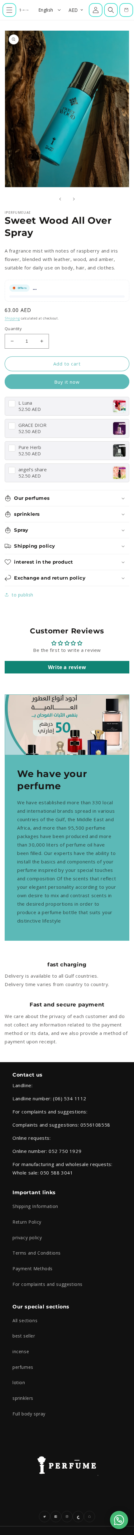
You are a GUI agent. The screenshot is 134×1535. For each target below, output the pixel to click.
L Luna (25, 403)
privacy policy (27, 1238)
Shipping (12, 318)
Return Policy (26, 1222)
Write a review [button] (67, 667)
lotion (18, 1382)
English (45, 10)
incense (20, 1351)
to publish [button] (22, 595)
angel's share (32, 469)
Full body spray (28, 1414)
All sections (24, 1320)
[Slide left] (60, 199)
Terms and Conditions (36, 1253)
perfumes (22, 1367)
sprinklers (22, 1398)
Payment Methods (32, 1268)
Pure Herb (29, 447)
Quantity (13, 328)
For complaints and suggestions (47, 1284)
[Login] (96, 10)
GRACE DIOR (32, 425)
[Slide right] (74, 199)
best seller (23, 1336)
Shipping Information (35, 1206)
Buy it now (67, 382)
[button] (9, 10)
